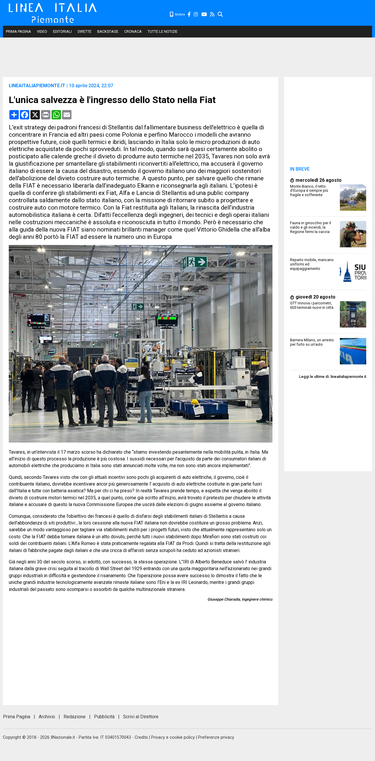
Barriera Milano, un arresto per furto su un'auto (312, 342)
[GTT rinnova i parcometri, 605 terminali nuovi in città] (353, 326)
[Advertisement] (297, 14)
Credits (141, 737)
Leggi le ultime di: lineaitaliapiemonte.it (332, 376)
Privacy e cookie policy (173, 737)
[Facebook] (189, 14)
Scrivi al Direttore (140, 716)
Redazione (75, 716)
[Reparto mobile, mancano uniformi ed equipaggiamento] (353, 282)
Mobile (179, 14)
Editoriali (62, 31)
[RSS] (212, 14)
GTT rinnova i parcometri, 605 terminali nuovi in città (311, 305)
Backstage (107, 31)
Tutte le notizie (163, 31)
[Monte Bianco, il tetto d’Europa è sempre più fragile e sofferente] (353, 209)
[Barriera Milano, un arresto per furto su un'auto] (353, 363)
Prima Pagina (18, 31)
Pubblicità (104, 716)
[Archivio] (220, 14)
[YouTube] (204, 14)
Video (42, 31)
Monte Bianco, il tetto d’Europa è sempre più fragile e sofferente (309, 190)
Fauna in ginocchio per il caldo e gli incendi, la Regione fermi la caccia (310, 227)
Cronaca (133, 31)
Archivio (47, 716)
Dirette (84, 31)
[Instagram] (196, 14)
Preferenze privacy (216, 737)
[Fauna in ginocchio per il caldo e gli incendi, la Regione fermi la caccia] (353, 245)
